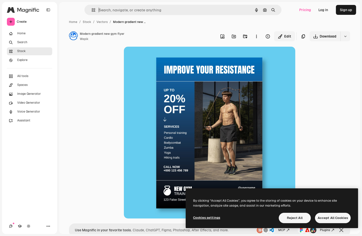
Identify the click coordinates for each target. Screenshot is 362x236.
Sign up (346, 10)
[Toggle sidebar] (48, 10)
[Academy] (20, 226)
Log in (323, 10)
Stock (87, 22)
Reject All (295, 218)
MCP (281, 230)
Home (73, 22)
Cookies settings (206, 218)
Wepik (84, 39)
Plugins (325, 230)
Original (155, 56)
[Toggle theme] (29, 226)
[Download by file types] (345, 36)
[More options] (256, 36)
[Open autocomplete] (91, 10)
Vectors (102, 22)
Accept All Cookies (333, 218)
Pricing (305, 10)
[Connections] (11, 226)
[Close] (341, 230)
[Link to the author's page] (73, 36)
